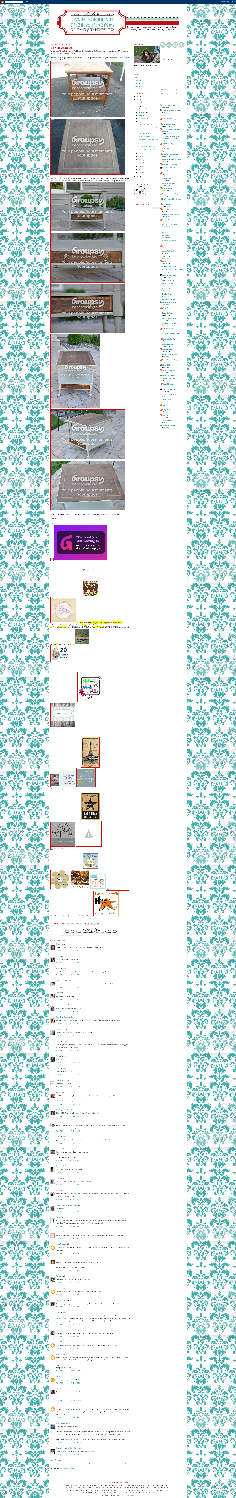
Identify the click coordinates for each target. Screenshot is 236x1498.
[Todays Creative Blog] (98, 889)
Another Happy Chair (145, 124)
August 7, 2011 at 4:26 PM (68, 1295)
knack (164, 261)
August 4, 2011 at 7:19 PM (68, 1185)
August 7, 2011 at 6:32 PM (68, 1307)
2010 (138, 176)
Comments (166, 94)
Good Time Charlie (62, 1017)
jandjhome (166, 246)
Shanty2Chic (166, 365)
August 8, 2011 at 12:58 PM (68, 1336)
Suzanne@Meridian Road (64, 1232)
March (141, 166)
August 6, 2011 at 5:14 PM (68, 1270)
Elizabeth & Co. (167, 209)
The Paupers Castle (62, 1110)
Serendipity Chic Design (170, 360)
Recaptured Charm (169, 323)
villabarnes (166, 415)
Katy (57, 1190)
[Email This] (88, 923)
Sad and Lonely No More (146, 146)
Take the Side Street (169, 378)
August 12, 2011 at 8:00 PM (68, 1417)
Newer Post (54, 1464)
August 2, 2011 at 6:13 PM (68, 975)
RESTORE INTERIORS (170, 333)
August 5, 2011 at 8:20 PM (68, 1238)
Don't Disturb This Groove (171, 199)
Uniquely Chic (167, 410)
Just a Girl (166, 256)
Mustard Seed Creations (170, 283)
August (141, 122)
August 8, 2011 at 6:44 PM (68, 1348)
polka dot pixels (125, 1495)
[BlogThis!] (91, 923)
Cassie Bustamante (62, 980)
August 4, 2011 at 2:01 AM (68, 1131)
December (142, 109)
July (140, 153)
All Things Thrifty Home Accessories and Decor (171, 137)
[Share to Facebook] (95, 923)
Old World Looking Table (146, 149)
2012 (138, 103)
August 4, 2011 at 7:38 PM (68, 1211)
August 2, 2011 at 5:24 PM (68, 963)
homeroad (166, 235)
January (141, 172)
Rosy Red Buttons (168, 349)
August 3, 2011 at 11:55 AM (68, 1116)
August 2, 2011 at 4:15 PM (68, 951)
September (142, 118)
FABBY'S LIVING (62, 1300)
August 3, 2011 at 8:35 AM (68, 1087)
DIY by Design (167, 188)
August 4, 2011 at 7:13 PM (68, 1172)
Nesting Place (167, 294)
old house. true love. (169, 299)
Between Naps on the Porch (171, 159)
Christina (59, 1259)
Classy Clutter (167, 178)
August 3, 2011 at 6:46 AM (68, 1062)
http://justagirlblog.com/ (58, 789)
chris (57, 1406)
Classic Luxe (166, 173)
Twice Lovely (167, 399)
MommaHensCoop (168, 280)
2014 (138, 96)
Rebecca (59, 1276)
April (140, 163)
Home (91, 1464)
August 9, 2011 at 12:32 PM (68, 1371)
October (141, 115)
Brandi (58, 944)
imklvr (58, 1376)
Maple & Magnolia (169, 275)
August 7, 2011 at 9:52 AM (68, 1282)
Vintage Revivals (168, 420)
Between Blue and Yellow (171, 154)
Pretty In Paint (167, 313)
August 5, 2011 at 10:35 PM (68, 1253)
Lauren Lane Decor (169, 266)
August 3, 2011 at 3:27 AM (68, 1036)
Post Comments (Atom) (67, 1468)
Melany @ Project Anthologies (66, 1205)
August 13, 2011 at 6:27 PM (68, 1454)
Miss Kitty (59, 1122)
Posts (165, 89)
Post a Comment (55, 1460)
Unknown (59, 1288)
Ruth (57, 1388)
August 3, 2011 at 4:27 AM (68, 1050)
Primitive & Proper (169, 318)
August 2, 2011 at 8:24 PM (68, 1011)
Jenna (58, 992)
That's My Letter (168, 384)
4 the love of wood (168, 105)
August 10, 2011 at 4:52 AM (68, 1400)
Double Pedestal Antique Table (148, 140)
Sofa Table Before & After (146, 143)
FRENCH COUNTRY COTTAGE (169, 226)
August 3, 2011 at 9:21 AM (68, 1104)
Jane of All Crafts (168, 251)
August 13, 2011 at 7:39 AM (68, 1442)
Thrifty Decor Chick (169, 389)
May (140, 160)
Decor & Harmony (168, 183)
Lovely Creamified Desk (146, 136)
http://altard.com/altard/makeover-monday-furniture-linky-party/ (71, 916)
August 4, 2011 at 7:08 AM (68, 1143)
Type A (164, 404)
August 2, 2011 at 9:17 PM (68, 1023)
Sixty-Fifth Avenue (168, 370)
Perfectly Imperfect (169, 302)
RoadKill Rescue (168, 344)
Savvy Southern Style (169, 354)
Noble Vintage (61, 1244)
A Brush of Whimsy (169, 119)
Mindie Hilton (61, 1423)
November (142, 112)
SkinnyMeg (60, 1029)
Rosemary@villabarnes (63, 1166)
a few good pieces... (168, 124)
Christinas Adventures (170, 167)
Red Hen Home (167, 328)
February (142, 169)
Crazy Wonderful (61, 1342)
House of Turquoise (169, 240)
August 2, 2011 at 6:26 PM (68, 987)
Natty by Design (167, 289)
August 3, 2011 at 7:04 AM (68, 1074)
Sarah (58, 956)
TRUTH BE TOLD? (169, 394)
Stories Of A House (168, 375)
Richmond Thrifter (169, 339)
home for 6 (166, 232)
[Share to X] (93, 923)
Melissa (58, 1092)
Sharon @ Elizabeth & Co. (65, 1005)
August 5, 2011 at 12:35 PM (68, 1226)
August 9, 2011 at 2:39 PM (68, 1383)
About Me (137, 80)
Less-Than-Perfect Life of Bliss (173, 270)
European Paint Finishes (170, 214)
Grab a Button (138, 83)
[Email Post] (85, 923)
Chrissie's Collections (169, 164)
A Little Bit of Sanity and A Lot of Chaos (173, 130)
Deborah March (61, 1080)
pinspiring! (166, 308)
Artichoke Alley (167, 143)
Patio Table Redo (143, 133)
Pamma (58, 1149)
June (140, 156)
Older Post (126, 1464)
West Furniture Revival (170, 425)
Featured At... (138, 86)
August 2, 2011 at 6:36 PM (68, 999)
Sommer (58, 1217)
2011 (138, 106)
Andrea (58, 1178)
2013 (138, 100)
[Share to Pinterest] (98, 923)
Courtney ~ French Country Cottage (68, 1330)
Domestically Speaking (170, 194)
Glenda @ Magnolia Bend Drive (66, 1448)
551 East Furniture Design (171, 110)
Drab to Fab (166, 204)
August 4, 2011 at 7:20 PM (68, 1199)
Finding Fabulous (168, 219)
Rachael (58, 1056)
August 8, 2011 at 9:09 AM (68, 1324)
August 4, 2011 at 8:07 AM (68, 1160)
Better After (166, 148)
